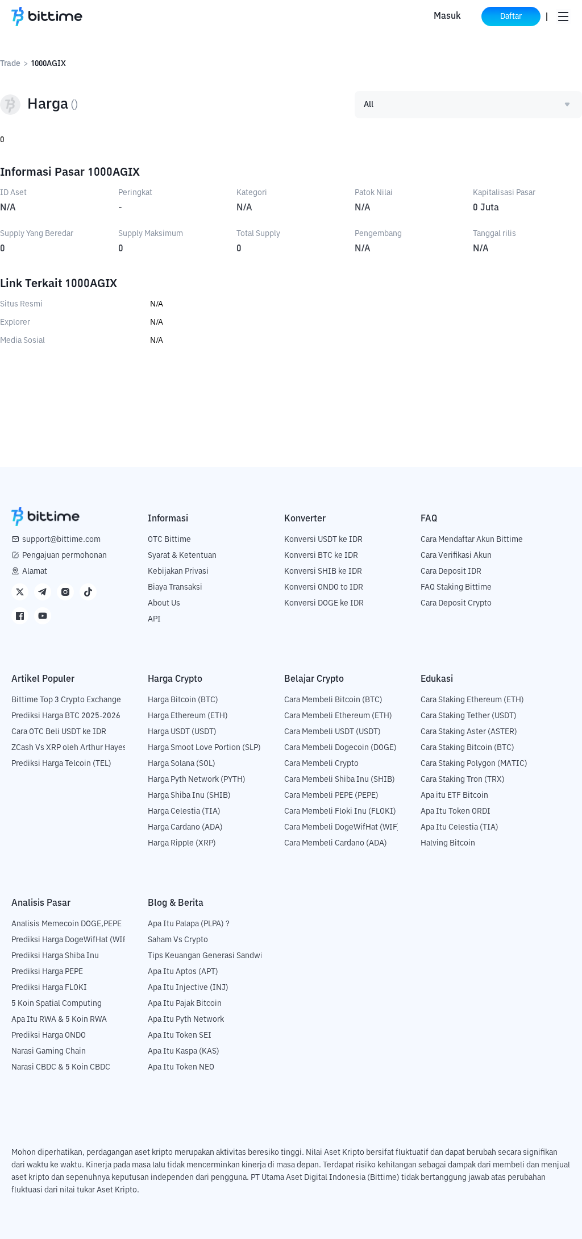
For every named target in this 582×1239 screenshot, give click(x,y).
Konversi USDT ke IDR (323, 540)
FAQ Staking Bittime (456, 587)
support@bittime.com (61, 540)
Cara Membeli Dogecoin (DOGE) (340, 748)
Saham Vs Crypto (178, 940)
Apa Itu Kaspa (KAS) (183, 1051)
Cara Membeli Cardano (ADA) (335, 843)
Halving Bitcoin (448, 843)
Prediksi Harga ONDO (48, 1035)
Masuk (447, 16)
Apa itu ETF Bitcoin (454, 795)
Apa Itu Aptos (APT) (183, 972)
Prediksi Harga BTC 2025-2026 (65, 716)
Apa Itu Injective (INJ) (188, 988)
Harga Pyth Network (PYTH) (197, 780)
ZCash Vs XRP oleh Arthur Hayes (69, 748)
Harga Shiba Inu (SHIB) (189, 795)
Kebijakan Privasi (178, 571)
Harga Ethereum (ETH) (188, 716)
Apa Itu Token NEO (181, 1067)
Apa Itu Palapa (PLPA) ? (189, 924)
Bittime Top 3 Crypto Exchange (66, 700)
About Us (164, 603)
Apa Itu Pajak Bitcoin (185, 1004)
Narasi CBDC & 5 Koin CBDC (60, 1067)
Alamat (34, 571)
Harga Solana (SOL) (181, 764)
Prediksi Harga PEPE (47, 972)
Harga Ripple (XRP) (182, 843)
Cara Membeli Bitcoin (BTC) (333, 700)
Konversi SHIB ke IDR (323, 571)
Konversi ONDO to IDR (323, 587)
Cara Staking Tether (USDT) (469, 716)
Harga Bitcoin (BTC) (183, 700)
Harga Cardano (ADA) (185, 827)
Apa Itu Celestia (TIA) (459, 827)
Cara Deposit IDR (451, 571)
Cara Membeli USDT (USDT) (332, 732)
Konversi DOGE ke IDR (324, 603)
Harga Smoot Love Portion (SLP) (204, 748)
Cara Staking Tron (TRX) (463, 780)
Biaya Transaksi (175, 587)
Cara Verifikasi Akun (456, 556)
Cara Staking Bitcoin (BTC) (467, 748)
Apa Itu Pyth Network (186, 1019)
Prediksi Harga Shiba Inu (55, 956)
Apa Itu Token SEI (179, 1035)
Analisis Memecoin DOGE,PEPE (66, 924)
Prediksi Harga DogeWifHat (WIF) (70, 940)
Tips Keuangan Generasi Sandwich (209, 956)
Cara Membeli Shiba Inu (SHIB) (339, 780)
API (154, 619)
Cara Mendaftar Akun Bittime (472, 540)
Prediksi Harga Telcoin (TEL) (61, 764)
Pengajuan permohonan (64, 556)
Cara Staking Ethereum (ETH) (472, 700)
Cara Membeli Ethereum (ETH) (338, 716)
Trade (10, 64)
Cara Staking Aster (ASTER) (469, 732)
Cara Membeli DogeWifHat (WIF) (342, 827)
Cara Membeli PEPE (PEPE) (331, 795)
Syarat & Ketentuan (182, 556)
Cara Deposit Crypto (456, 603)
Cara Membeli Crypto (321, 764)
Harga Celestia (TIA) (184, 811)
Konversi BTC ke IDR (321, 556)
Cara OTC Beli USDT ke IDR (58, 732)
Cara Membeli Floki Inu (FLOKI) (340, 811)
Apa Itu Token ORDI (455, 811)
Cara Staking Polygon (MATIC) (474, 764)
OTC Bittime (169, 540)
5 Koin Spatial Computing (56, 1004)
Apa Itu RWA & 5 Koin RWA (59, 1019)
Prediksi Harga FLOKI (49, 988)
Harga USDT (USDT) (182, 732)
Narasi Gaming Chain (48, 1051)
